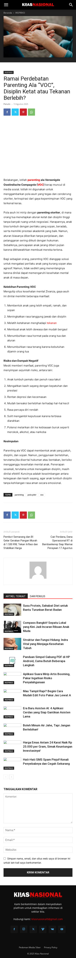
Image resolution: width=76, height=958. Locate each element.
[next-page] (11, 777)
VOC (40, 184)
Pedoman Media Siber (30, 947)
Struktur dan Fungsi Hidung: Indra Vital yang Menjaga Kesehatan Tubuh (45, 644)
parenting (34, 180)
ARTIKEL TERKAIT (16, 596)
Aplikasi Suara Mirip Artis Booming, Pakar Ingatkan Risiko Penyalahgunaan (46, 678)
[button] (6, 5)
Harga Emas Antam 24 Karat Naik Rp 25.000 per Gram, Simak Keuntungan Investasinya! (47, 746)
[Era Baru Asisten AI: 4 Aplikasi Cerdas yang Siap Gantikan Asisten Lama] (12, 712)
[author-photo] (38, 578)
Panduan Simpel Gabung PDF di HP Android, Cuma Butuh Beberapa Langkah (46, 661)
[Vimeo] (42, 929)
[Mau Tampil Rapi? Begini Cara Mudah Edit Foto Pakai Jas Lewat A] (12, 695)
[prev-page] (6, 777)
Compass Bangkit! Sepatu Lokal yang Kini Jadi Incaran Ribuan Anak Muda (46, 627)
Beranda (8, 12)
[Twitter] (15, 112)
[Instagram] (23, 929)
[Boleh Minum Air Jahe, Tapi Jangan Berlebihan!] (12, 729)
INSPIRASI (20, 12)
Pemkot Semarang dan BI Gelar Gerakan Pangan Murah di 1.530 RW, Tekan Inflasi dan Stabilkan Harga (21, 542)
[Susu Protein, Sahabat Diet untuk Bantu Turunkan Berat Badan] (12, 610)
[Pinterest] (23, 112)
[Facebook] (7, 112)
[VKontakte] (52, 929)
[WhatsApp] (31, 112)
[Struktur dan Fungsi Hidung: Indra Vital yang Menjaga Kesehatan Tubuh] (12, 644)
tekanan (52, 323)
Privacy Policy (50, 947)
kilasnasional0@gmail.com (47, 919)
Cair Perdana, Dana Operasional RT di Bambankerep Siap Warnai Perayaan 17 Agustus (57, 542)
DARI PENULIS (37, 596)
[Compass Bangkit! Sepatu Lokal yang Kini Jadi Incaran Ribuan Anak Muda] (12, 627)
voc (41, 494)
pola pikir (32, 494)
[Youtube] (61, 929)
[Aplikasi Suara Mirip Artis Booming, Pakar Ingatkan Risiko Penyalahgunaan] (12, 678)
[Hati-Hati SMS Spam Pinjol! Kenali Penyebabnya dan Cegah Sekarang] (12, 764)
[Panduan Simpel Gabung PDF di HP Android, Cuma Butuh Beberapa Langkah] (12, 661)
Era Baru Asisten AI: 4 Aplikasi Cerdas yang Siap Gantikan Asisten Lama (46, 712)
